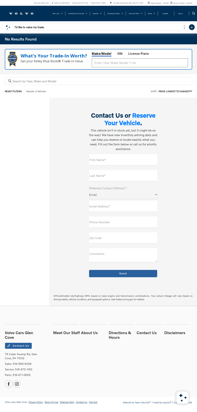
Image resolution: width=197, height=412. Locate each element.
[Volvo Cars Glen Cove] (22, 13)
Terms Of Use (51, 402)
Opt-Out (93, 402)
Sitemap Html (67, 402)
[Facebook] (9, 384)
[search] (193, 13)
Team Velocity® (143, 402)
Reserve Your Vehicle (129, 119)
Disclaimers (174, 332)
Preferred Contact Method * (108, 188)
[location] (110, 3)
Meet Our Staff (66, 332)
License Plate (138, 53)
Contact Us (20, 345)
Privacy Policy (35, 402)
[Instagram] (17, 384)
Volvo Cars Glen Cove (16, 402)
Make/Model (101, 53)
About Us (89, 332)
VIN (120, 53)
